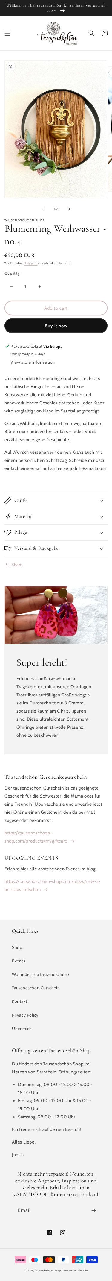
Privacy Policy (25, 1015)
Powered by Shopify (75, 1270)
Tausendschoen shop (48, 1270)
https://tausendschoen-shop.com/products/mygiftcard (35, 837)
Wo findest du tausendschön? (40, 974)
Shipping (31, 263)
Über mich (22, 1028)
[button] (7, 33)
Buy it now (56, 326)
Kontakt (19, 1001)
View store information (32, 362)
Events (18, 961)
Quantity (12, 273)
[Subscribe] (93, 1210)
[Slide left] (43, 209)
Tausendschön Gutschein (36, 987)
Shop (17, 947)
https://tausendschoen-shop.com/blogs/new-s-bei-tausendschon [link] (52, 885)
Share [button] (16, 564)
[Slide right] (69, 209)
